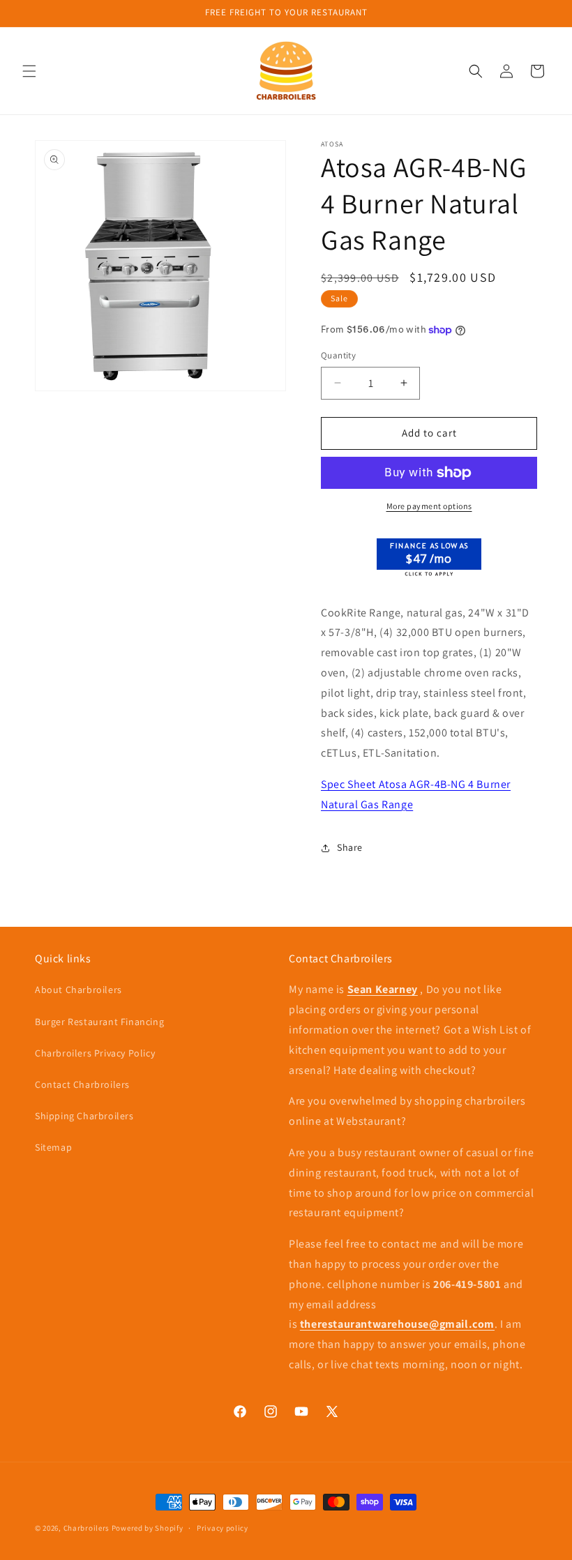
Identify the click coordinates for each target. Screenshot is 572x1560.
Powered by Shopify (147, 1528)
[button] (29, 71)
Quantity (338, 355)
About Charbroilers (78, 989)
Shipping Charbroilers (84, 1116)
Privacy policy (222, 1528)
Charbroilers (86, 1528)
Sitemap (53, 1147)
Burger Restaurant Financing (99, 1021)
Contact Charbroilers (82, 1084)
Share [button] (350, 847)
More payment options (429, 506)
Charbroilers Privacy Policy (95, 1053)
